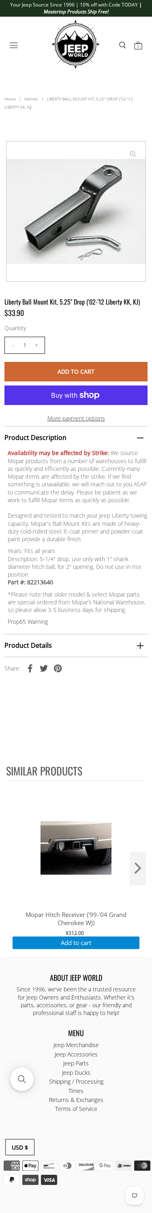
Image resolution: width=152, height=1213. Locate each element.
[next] (138, 868)
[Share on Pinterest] (57, 668)
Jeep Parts (76, 1063)
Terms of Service (76, 1109)
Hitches (31, 99)
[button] (22, 1079)
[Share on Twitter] (44, 668)
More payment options (76, 418)
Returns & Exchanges (76, 1100)
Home (10, 99)
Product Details (28, 645)
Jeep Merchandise (76, 1045)
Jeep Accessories (76, 1054)
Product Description (35, 437)
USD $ (20, 1147)
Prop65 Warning (28, 621)
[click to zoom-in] (133, 154)
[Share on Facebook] (30, 668)
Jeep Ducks (76, 1072)
